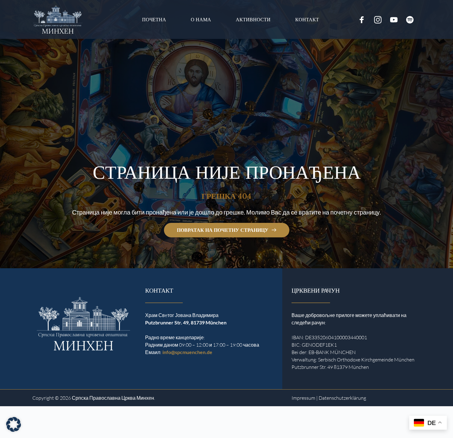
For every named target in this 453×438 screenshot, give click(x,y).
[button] (13, 424)
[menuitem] (154, 20)
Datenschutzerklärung (342, 398)
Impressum (303, 398)
